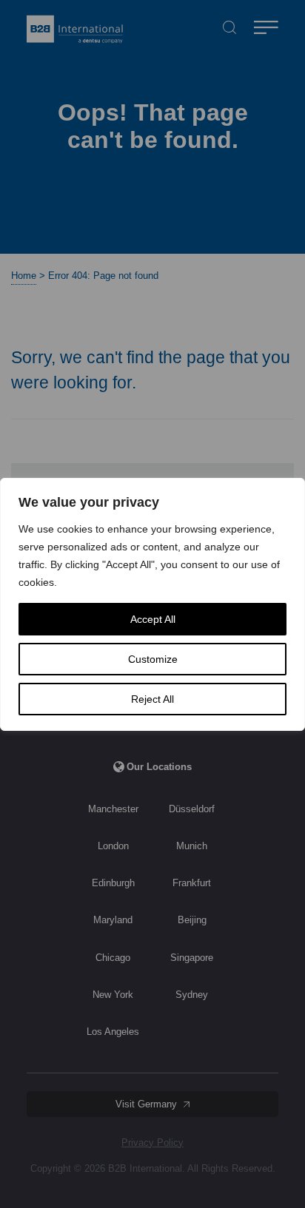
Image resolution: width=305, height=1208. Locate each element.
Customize (153, 659)
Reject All (152, 699)
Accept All (152, 619)
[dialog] (152, 604)
